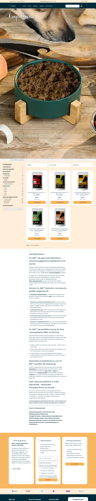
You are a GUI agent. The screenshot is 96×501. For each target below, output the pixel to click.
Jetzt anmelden (75, 464)
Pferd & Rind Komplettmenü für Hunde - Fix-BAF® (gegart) (82, 193)
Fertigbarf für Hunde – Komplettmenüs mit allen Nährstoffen (45, 416)
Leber (46, 371)
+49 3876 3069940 (21, 1)
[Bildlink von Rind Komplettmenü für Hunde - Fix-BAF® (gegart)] (37, 181)
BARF (50, 296)
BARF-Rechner (49, 6)
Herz (49, 371)
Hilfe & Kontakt (84, 1)
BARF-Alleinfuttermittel (35, 281)
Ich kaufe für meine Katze (47, 473)
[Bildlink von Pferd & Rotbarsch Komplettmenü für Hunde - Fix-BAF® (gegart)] (59, 217)
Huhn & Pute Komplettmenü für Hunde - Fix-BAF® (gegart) (37, 229)
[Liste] (34, 165)
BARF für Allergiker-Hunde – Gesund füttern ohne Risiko (44, 418)
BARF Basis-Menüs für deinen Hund (38, 414)
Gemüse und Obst (42, 372)
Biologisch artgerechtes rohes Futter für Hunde (42, 412)
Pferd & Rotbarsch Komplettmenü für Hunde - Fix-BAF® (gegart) (59, 229)
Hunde (29, 6)
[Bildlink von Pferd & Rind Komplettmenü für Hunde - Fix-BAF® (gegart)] (82, 181)
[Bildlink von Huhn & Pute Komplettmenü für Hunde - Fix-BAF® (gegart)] (37, 217)
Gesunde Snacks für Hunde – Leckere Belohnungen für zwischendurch (44, 423)
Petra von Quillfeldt (54, 272)
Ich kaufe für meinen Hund (47, 470)
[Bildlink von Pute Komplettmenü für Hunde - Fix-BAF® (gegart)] (59, 181)
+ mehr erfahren (16, 468)
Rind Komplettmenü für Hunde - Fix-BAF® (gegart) (37, 193)
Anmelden (48, 479)
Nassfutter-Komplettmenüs (38, 294)
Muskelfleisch (33, 369)
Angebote (35, 6)
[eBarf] (12, 6)
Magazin (42, 6)
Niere (54, 371)
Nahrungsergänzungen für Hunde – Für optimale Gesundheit (45, 420)
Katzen (24, 6)
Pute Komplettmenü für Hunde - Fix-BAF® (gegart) (60, 193)
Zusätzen (31, 374)
